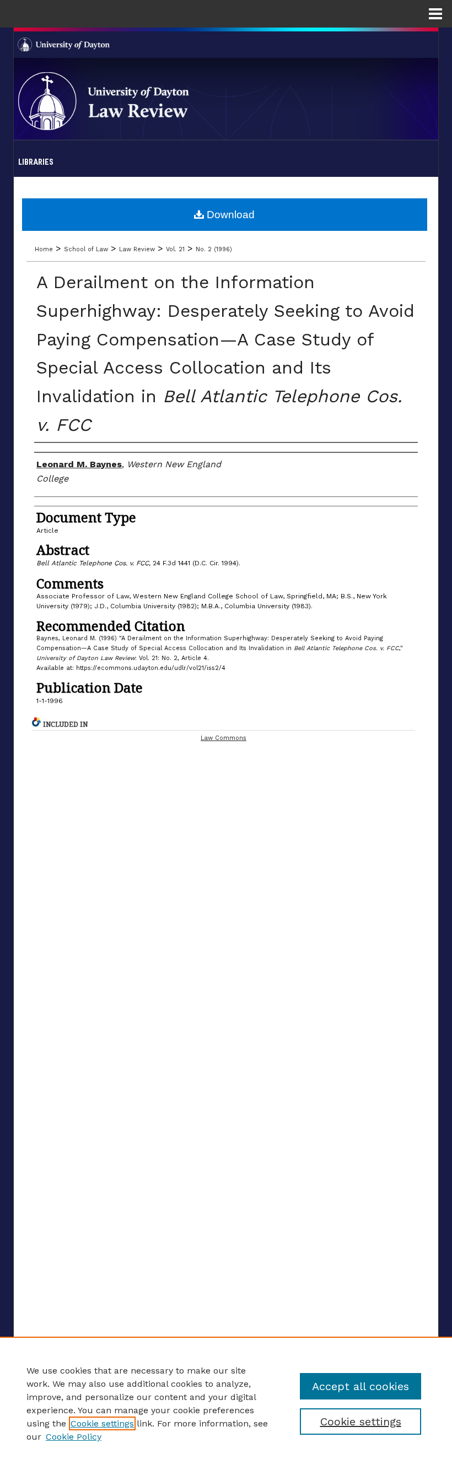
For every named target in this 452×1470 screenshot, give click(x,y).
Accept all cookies (360, 1386)
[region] (226, 1403)
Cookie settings (102, 1423)
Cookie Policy (73, 1436)
